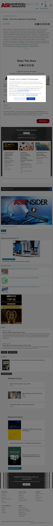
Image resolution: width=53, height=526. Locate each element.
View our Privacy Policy (32, 95)
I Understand (30, 98)
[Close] (44, 77)
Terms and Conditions (23, 90)
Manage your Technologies (20, 98)
